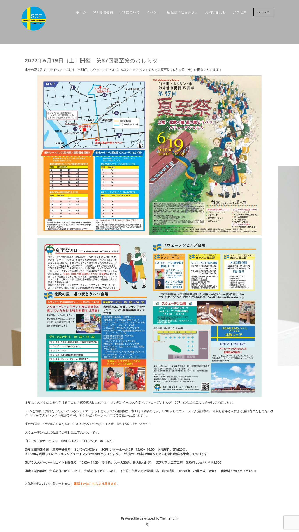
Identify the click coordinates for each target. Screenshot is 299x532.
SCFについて (130, 12)
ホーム (81, 12)
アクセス (240, 12)
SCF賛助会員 (103, 12)
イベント (153, 12)
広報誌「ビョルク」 (183, 12)
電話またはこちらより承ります (95, 483)
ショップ (263, 12)
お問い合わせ (215, 12)
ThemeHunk (169, 518)
